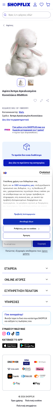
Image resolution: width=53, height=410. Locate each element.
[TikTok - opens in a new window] (13, 333)
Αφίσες (9, 25)
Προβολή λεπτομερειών (24, 214)
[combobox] (26, 15)
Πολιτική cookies (33, 400)
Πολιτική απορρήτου (26, 406)
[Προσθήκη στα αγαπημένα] (35, 100)
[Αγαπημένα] (41, 4)
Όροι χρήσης (17, 400)
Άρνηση (26, 236)
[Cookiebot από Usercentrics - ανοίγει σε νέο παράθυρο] (38, 172)
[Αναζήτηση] (5, 15)
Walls (21, 112)
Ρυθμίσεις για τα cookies (25, 229)
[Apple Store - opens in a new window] (10, 345)
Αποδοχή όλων (26, 222)
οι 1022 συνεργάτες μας (23, 185)
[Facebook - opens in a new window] (9, 333)
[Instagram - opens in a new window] (4, 333)
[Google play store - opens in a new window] (27, 345)
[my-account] (35, 4)
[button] (4, 4)
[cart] (48, 4)
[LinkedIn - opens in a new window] (18, 333)
